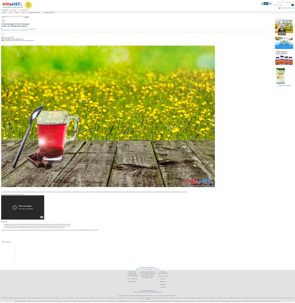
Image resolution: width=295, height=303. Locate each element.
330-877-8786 (134, 278)
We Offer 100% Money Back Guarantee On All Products (28, 5)
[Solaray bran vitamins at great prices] (284, 42)
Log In (278, 2)
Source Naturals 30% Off (48, 12)
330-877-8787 (133, 281)
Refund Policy (163, 281)
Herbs (23, 12)
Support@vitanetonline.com (149, 290)
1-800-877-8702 (134, 276)
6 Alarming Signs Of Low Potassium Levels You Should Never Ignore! (14, 30)
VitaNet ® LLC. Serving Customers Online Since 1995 (12, 5)
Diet (11, 12)
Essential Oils (24, 10)
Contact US (163, 278)
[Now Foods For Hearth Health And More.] (284, 57)
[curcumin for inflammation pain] (284, 76)
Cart (293, 2)
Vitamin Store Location (163, 273)
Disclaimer (163, 287)
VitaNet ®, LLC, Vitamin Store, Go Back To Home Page (147, 269)
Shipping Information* (163, 276)
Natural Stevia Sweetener (34, 12)
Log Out (282, 2)
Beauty (17, 12)
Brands (14, 10)
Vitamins (4, 12)
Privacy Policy (163, 284)
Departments (5, 10)
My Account (288, 2)
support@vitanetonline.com (17, 39)
